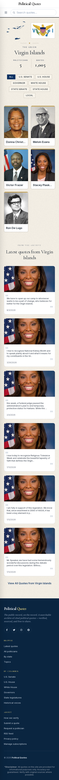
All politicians (10, 651)
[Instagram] (21, 630)
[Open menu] (6, 12)
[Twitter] (14, 630)
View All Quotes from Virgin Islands (29, 583)
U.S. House (44, 77)
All (11, 77)
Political (15, 608)
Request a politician (14, 728)
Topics (7, 661)
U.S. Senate (25, 77)
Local (29, 95)
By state (8, 656)
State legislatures (13, 697)
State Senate (19, 89)
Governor (19, 83)
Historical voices (12, 702)
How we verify (11, 718)
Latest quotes (11, 646)
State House (40, 89)
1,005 (40, 65)
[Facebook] (7, 630)
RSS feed (8, 733)
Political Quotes (19, 757)
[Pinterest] (28, 630)
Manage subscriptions (15, 744)
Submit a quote (11, 723)
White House (38, 83)
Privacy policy (11, 738)
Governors (9, 692)
